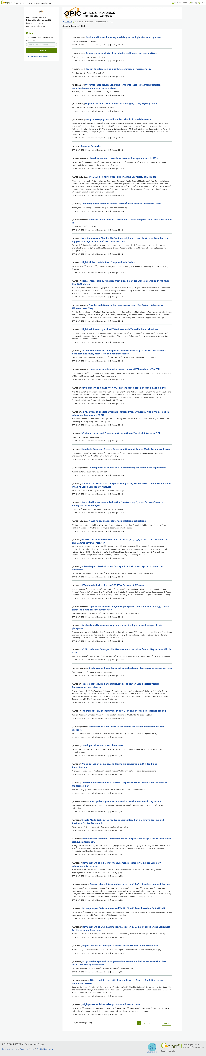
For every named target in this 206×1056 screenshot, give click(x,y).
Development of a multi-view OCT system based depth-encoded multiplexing (123, 387)
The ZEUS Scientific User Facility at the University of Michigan (123, 176)
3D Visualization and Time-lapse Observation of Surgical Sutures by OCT (120, 433)
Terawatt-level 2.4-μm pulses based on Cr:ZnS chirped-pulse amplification (130, 884)
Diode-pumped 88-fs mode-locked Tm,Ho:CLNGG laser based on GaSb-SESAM (123, 908)
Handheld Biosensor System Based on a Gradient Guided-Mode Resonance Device (125, 449)
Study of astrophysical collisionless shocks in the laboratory (118, 119)
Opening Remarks (90, 146)
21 (158, 1023)
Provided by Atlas (168, 1051)
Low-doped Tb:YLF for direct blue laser (102, 745)
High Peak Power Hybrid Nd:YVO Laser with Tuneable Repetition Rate (119, 329)
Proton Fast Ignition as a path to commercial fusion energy (118, 68)
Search (32, 33)
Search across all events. (40, 57)
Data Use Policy (27, 1049)
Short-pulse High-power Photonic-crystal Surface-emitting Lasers (125, 801)
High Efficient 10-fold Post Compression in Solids (108, 262)
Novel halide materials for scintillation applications (117, 520)
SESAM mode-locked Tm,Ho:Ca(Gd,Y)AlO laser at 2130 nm (112, 585)
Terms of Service (9, 1049)
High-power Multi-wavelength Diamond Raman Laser (111, 1004)
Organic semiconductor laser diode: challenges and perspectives (121, 53)
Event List (68, 22)
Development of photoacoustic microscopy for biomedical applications (127, 467)
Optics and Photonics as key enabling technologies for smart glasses (123, 37)
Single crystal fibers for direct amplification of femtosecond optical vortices (130, 667)
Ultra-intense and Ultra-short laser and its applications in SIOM (124, 158)
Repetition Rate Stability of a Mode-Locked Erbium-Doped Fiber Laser (120, 945)
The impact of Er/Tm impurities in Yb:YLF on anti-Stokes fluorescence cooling (123, 710)
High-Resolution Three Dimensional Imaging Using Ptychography (121, 103)
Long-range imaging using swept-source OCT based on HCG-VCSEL (125, 369)
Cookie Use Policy (45, 1049)
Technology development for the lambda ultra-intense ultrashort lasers (121, 203)
